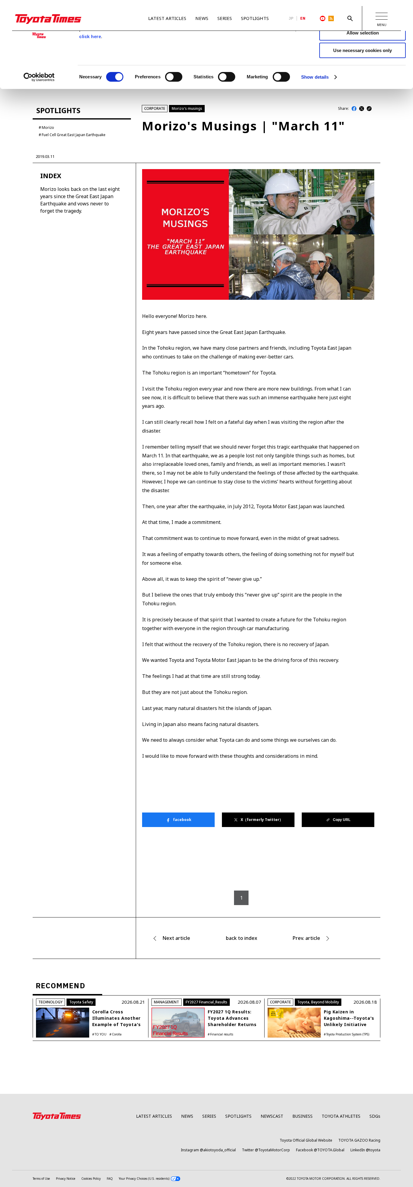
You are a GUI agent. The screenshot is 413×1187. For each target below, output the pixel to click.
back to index (241, 938)
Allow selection (362, 32)
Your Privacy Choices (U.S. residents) (144, 1178)
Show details (315, 77)
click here (90, 36)
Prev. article (306, 938)
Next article (176, 938)
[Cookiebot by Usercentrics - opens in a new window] (39, 77)
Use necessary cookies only (362, 50)
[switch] (173, 77)
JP (291, 18)
